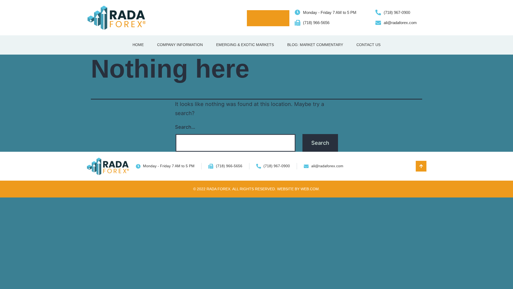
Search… (185, 127)
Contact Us (368, 45)
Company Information (180, 45)
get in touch (266, 18)
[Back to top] (421, 166)
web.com (310, 189)
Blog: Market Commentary (315, 45)
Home (138, 45)
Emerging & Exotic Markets (245, 45)
